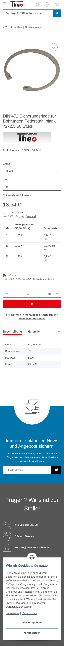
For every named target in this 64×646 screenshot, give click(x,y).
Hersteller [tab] (34, 331)
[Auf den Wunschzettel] (54, 47)
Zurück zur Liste (13, 27)
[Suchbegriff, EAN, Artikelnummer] (57, 13)
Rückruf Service (24, 536)
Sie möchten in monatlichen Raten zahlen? (32, 316)
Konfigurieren (32, 632)
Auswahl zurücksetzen (18, 195)
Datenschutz (29, 613)
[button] (37, 4)
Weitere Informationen (32, 318)
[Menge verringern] (7, 293)
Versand (31, 216)
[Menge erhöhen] (57, 293)
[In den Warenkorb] (6, 38)
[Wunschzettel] (47, 4)
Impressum (12, 613)
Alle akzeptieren (32, 622)
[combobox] (32, 171)
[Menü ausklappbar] (4, 2)
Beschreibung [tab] (12, 331)
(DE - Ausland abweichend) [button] (40, 279)
